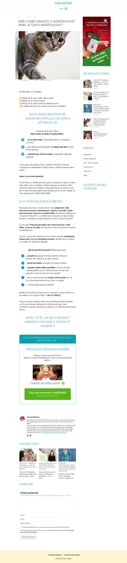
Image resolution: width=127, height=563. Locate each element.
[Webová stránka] (28, 436)
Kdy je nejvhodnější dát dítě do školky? (100, 134)
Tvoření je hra (88, 167)
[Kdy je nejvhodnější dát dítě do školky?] (88, 135)
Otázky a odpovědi (90, 159)
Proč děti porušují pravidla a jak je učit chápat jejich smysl (27, 466)
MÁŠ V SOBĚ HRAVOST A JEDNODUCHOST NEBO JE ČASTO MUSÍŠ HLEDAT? (101, 122)
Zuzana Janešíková (63, 3)
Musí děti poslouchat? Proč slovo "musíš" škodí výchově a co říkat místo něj (67, 467)
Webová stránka (25, 523)
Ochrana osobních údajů (72, 555)
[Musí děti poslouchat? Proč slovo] (67, 454)
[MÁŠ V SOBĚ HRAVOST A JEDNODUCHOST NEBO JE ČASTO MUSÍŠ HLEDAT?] (88, 122)
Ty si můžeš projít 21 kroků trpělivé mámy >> (54, 432)
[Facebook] (30, 436)
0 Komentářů (47, 80)
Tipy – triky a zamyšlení (91, 163)
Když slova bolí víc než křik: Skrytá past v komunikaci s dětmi (47, 466)
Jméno (22, 515)
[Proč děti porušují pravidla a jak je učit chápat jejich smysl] (28, 454)
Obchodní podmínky (54, 555)
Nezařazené (87, 154)
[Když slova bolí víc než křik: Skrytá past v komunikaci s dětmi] (47, 454)
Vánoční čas (87, 171)
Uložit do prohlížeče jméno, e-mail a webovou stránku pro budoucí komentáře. (46, 527)
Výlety (85, 175)
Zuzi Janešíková (25, 80)
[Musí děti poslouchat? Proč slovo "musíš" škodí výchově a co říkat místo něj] (88, 108)
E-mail (22, 519)
